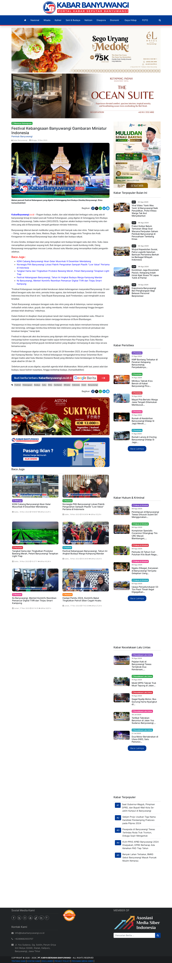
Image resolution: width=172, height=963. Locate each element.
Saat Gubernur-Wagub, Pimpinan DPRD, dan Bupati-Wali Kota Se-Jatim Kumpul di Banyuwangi (138, 807)
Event (84, 385)
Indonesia (76, 385)
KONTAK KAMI (33, 961)
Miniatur (67, 385)
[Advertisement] (137, 321)
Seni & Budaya (73, 20)
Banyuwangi (93, 385)
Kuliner (58, 20)
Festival (18, 385)
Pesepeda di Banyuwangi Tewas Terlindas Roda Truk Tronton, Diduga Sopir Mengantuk (138, 832)
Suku (44, 385)
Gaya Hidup (131, 20)
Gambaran (58, 385)
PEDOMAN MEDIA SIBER (82, 961)
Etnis (50, 385)
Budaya (37, 385)
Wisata (47, 20)
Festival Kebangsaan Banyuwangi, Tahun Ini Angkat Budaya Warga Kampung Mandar (59, 277)
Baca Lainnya (137, 448)
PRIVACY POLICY (62, 961)
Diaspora (101, 20)
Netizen (88, 20)
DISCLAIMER (47, 961)
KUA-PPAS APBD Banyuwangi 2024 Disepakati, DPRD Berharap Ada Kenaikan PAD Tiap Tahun (140, 845)
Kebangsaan (27, 385)
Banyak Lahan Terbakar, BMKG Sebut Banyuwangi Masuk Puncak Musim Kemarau (139, 857)
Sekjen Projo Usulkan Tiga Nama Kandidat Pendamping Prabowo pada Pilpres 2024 (139, 820)
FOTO (145, 20)
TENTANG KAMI (18, 961)
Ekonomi (114, 20)
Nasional (35, 20)
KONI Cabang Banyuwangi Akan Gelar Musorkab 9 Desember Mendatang (54, 261)
